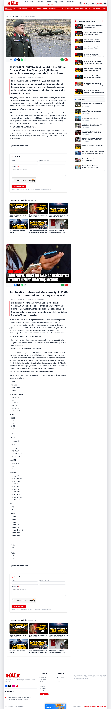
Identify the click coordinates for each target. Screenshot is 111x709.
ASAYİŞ (55, 2)
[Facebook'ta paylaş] (15, 59)
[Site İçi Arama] (80, 3)
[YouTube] (17, 686)
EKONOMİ (62, 2)
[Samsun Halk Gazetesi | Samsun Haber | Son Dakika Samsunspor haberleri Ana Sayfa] (13, 3)
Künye (58, 682)
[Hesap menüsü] (105, 3)
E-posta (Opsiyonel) (44, 160)
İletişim (59, 679)
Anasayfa (8, 16)
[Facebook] (6, 686)
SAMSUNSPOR (40, 2)
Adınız (14, 160)
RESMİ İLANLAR (71, 2)
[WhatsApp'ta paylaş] (22, 59)
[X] (9, 686)
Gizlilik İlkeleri (60, 677)
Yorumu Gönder (19, 186)
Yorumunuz (15, 166)
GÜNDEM (48, 2)
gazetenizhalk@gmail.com (14, 695)
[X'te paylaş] (18, 59)
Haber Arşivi (42, 691)
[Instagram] (13, 686)
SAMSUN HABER (29, 2)
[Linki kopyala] (25, 59)
